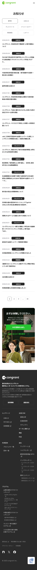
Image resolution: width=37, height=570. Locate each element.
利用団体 (5, 443)
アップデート (24, 446)
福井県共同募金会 (9, 517)
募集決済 (23, 417)
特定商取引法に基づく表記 (18, 541)
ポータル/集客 (23, 429)
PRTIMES (7, 422)
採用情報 (11, 402)
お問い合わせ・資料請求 (16, 334)
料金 (20, 437)
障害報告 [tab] (10, 33)
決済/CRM (22, 413)
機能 (20, 433)
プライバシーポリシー (8, 546)
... (23, 299)
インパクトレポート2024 (27, 466)
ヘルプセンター (25, 450)
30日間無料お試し (18, 327)
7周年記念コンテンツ (27, 478)
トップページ (6, 413)
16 (27, 299)
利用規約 (18, 546)
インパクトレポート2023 (27, 463)
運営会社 (26, 402)
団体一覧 (6, 450)
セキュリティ (24, 425)
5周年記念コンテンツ (27, 480)
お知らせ (6, 418)
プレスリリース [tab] (10, 27)
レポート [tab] (26, 33)
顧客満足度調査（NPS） (27, 454)
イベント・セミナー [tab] (26, 27)
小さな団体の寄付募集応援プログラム (11, 531)
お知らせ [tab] (26, 21)
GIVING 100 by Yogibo (10, 495)
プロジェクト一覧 (9, 447)
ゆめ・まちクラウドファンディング (10, 508)
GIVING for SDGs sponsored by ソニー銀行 (11, 500)
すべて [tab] (10, 21)
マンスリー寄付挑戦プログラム (10, 525)
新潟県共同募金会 (9, 520)
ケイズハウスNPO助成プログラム (11, 504)
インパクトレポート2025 (27, 470)
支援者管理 (23, 421)
